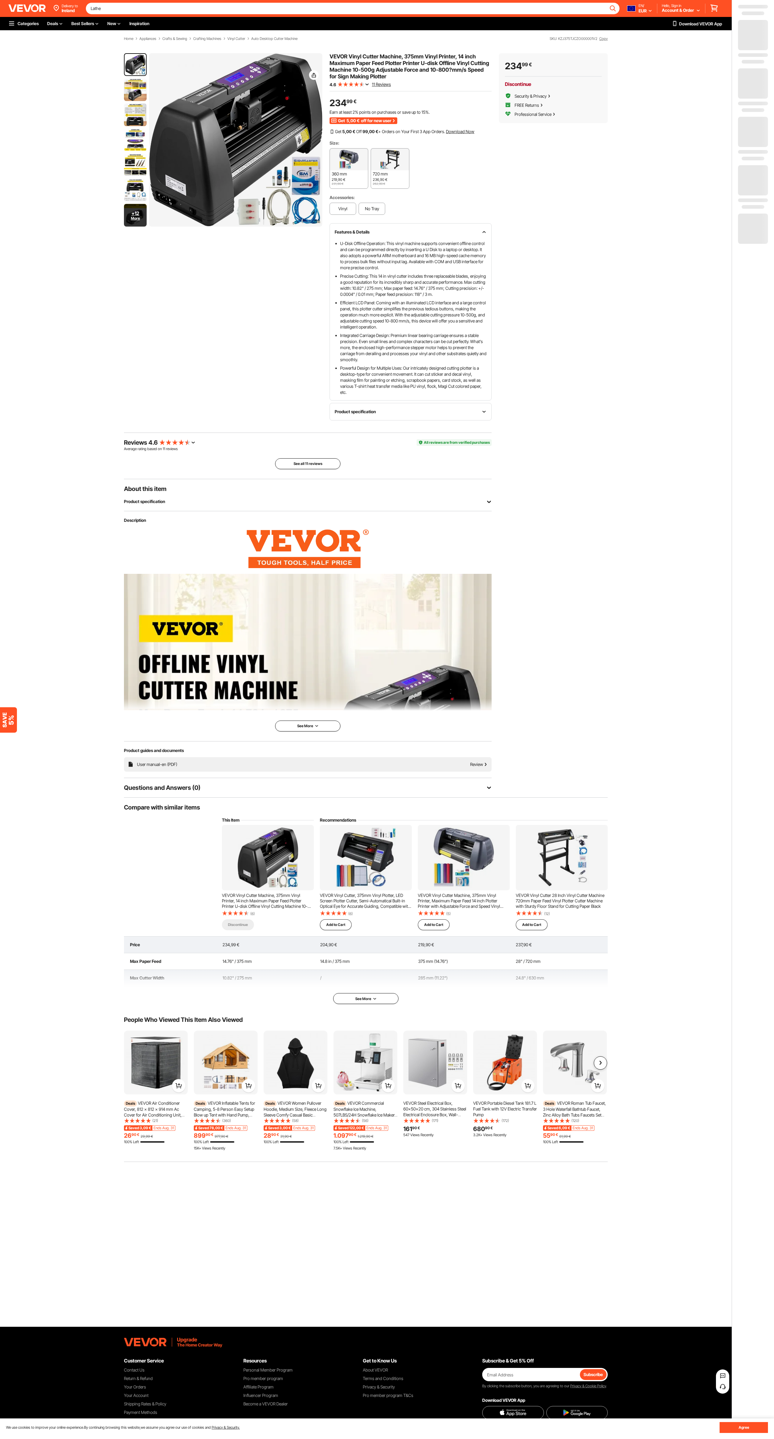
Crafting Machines (207, 39)
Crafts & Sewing (174, 39)
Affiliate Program (258, 1386)
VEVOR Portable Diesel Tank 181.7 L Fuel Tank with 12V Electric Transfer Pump (505, 1109)
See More (363, 998)
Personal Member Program (268, 1369)
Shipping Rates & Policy (145, 1403)
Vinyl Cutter (236, 39)
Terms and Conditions (383, 1378)
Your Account (136, 1395)
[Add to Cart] (178, 1085)
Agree (744, 1427)
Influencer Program (260, 1395)
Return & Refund (138, 1378)
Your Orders (135, 1386)
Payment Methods (140, 1412)
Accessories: (342, 197)
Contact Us (134, 1369)
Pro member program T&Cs (388, 1395)
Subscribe (593, 1374)
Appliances (147, 39)
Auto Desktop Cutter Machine (274, 39)
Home (128, 39)
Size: (334, 143)
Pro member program (263, 1378)
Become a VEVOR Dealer (265, 1403)
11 (164, 448)
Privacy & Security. (226, 1427)
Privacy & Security (379, 1386)
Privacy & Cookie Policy (588, 1386)
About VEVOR (375, 1369)
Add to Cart (335, 924)
